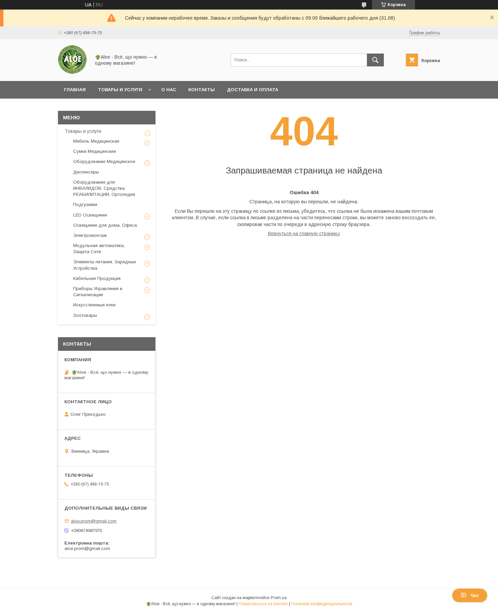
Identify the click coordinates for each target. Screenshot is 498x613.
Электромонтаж (90, 235)
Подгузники (85, 204)
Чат (475, 595)
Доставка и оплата (252, 89)
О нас (168, 89)
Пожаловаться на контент (263, 603)
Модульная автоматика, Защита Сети (99, 248)
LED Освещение (90, 215)
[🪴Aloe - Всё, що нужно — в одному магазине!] (72, 72)
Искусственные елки (94, 304)
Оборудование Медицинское (104, 161)
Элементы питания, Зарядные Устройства (104, 264)
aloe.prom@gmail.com (94, 521)
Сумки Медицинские (94, 151)
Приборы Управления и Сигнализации (97, 291)
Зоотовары (85, 315)
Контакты (201, 89)
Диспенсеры (86, 172)
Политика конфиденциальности (321, 603)
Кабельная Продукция (97, 278)
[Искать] (375, 60)
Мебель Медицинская (96, 141)
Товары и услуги (120, 89)
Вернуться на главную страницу (304, 233)
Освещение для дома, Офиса (105, 225)
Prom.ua (279, 597)
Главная (75, 89)
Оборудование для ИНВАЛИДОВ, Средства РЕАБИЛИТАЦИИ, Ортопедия (104, 188)
